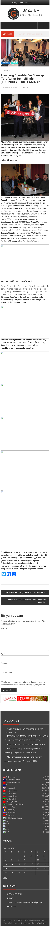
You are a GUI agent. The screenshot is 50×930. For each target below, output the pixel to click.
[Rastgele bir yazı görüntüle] (46, 25)
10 (32, 860)
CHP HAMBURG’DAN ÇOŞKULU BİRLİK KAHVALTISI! (25, 592)
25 (38, 868)
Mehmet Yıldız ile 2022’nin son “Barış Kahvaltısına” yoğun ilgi (27, 601)
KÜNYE (10, 898)
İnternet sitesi (6, 673)
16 (25, 864)
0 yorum (25, 88)
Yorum (4, 628)
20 (6, 868)
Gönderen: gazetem (10, 88)
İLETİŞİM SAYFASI (14, 894)
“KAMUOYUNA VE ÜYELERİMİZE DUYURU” (24, 729)
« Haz (5, 878)
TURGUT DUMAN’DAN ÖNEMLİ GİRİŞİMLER (24, 902)
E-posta (5, 663)
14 (12, 864)
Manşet (14, 63)
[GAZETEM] (4, 25)
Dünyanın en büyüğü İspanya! (31, 34)
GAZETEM (31, 10)
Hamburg (5, 63)
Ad (2, 654)
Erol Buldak (11, 907)
